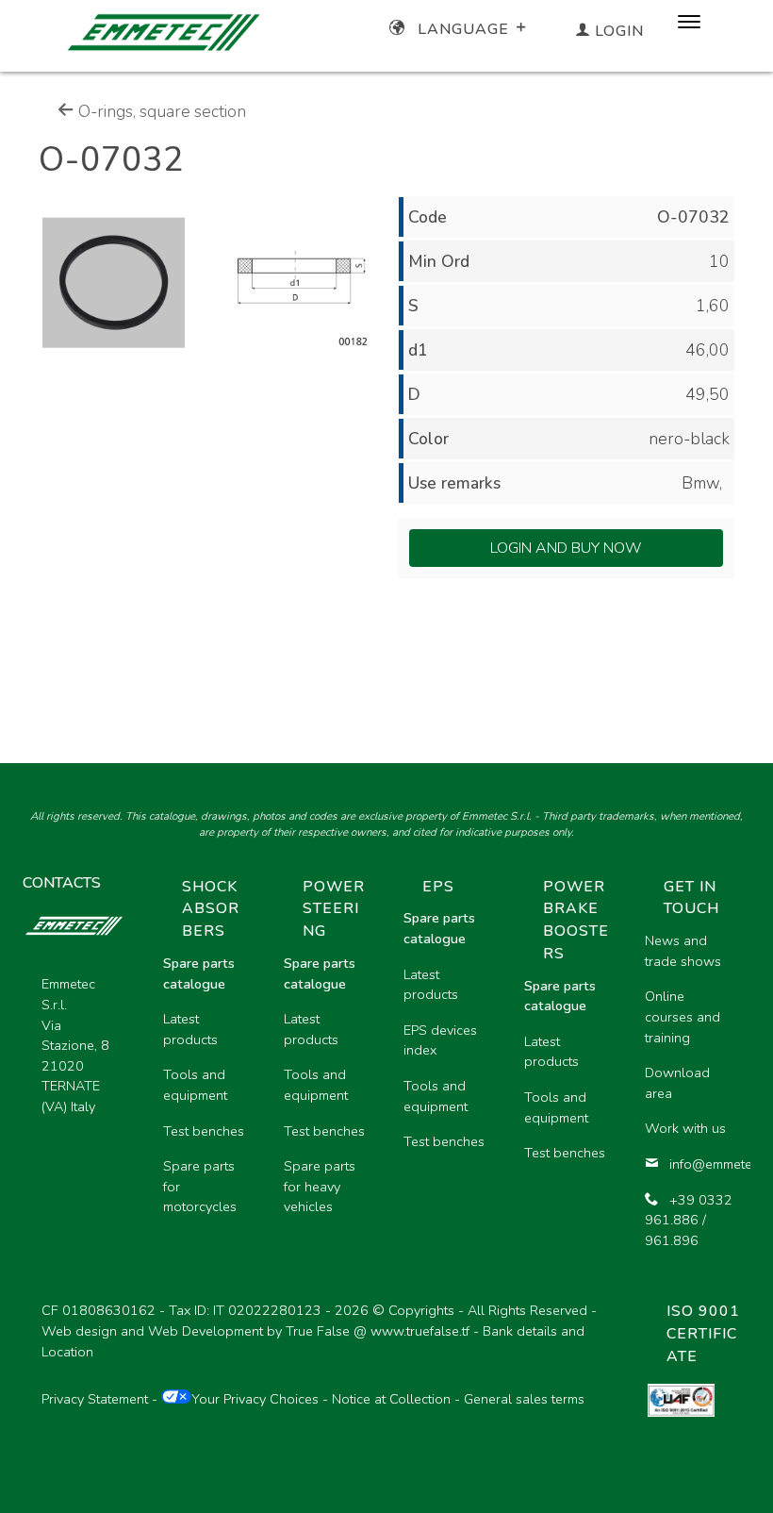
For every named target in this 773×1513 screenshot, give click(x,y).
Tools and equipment (195, 1085)
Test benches (203, 1131)
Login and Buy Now (566, 548)
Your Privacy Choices (255, 1398)
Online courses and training (682, 1016)
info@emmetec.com (702, 1164)
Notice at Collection (391, 1398)
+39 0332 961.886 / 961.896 (688, 1220)
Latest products (190, 1029)
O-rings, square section (160, 111)
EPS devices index (440, 1040)
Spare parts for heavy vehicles (319, 1186)
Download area (677, 1083)
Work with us (685, 1128)
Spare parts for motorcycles (200, 1186)
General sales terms (524, 1398)
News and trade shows (683, 951)
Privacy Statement (94, 1398)
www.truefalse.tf (419, 1331)
